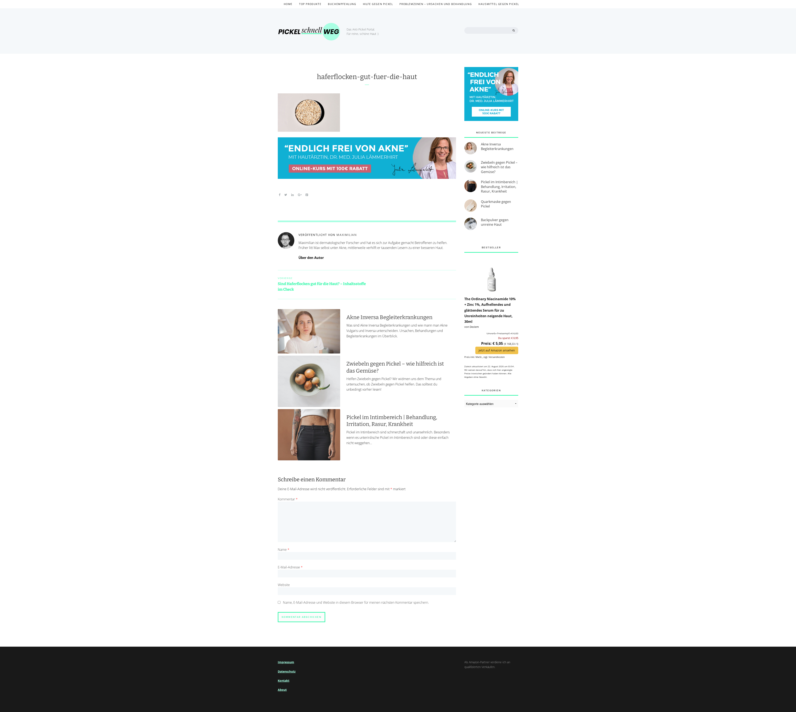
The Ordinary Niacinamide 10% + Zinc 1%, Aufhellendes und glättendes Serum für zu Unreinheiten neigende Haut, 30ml (490, 310)
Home (288, 4)
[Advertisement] (491, 479)
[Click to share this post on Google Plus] (300, 194)
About (282, 690)
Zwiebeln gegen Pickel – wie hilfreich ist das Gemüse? (499, 167)
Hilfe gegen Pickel (378, 4)
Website (284, 585)
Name (283, 549)
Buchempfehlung (342, 4)
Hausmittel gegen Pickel (498, 4)
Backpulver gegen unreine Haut (494, 222)
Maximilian (346, 235)
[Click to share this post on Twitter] (286, 194)
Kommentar (288, 499)
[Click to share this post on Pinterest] (307, 194)
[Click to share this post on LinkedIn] (292, 194)
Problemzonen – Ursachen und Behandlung (435, 4)
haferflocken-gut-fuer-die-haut (367, 77)
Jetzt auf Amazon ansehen (497, 350)
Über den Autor (311, 257)
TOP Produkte (310, 4)
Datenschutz (287, 671)
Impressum (286, 662)
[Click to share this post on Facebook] (280, 194)
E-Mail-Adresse (290, 567)
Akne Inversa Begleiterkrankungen (389, 317)
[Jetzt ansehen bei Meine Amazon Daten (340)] (491, 274)
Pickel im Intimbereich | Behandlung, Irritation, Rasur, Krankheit (391, 420)
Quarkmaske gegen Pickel (496, 203)
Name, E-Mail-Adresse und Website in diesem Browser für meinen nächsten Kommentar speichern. (356, 602)
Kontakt (283, 681)
